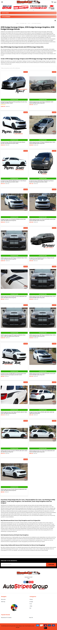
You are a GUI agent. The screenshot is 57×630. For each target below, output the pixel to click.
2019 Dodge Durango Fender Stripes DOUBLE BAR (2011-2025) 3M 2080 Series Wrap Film (14, 490)
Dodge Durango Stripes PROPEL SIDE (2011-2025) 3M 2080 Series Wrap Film (41, 412)
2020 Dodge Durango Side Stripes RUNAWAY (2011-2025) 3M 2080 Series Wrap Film (41, 102)
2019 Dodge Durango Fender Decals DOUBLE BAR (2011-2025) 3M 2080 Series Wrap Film (14, 297)
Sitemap (3, 601)
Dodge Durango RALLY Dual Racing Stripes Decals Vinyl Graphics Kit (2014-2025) (14, 102)
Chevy (31, 599)
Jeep (31, 606)
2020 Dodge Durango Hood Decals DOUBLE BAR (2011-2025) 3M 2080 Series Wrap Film (42, 451)
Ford (31, 603)
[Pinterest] (30, 582)
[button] (55, 20)
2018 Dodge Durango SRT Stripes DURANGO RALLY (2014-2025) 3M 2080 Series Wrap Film (14, 258)
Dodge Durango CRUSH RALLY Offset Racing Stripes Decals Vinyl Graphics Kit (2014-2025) (41, 181)
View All (31, 617)
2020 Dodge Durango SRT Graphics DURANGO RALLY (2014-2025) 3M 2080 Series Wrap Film (13, 335)
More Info (3, 599)
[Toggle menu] (2, 2)
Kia (30, 608)
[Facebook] (25, 582)
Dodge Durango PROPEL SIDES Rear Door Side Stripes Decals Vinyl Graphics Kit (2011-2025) (13, 181)
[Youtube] (32, 582)
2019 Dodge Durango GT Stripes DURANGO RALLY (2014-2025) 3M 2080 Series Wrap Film (42, 143)
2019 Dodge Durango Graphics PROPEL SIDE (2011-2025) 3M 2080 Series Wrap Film (14, 451)
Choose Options (14, 99)
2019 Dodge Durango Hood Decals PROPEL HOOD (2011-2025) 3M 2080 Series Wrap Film (42, 220)
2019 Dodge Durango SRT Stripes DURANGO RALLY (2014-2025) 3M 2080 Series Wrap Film (42, 335)
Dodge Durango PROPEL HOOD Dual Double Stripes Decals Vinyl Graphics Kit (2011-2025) (13, 143)
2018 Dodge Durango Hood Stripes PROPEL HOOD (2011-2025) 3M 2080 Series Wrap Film (42, 374)
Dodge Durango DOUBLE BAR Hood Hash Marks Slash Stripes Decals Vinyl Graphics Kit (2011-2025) (13, 374)
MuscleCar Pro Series (6, 617)
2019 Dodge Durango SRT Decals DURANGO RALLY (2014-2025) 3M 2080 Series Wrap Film (42, 297)
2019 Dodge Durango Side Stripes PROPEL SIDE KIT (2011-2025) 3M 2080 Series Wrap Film (14, 412)
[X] (27, 582)
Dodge (31, 601)
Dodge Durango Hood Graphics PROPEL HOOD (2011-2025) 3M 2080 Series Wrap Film (13, 220)
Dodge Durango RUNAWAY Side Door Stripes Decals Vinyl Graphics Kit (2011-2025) (41, 258)
